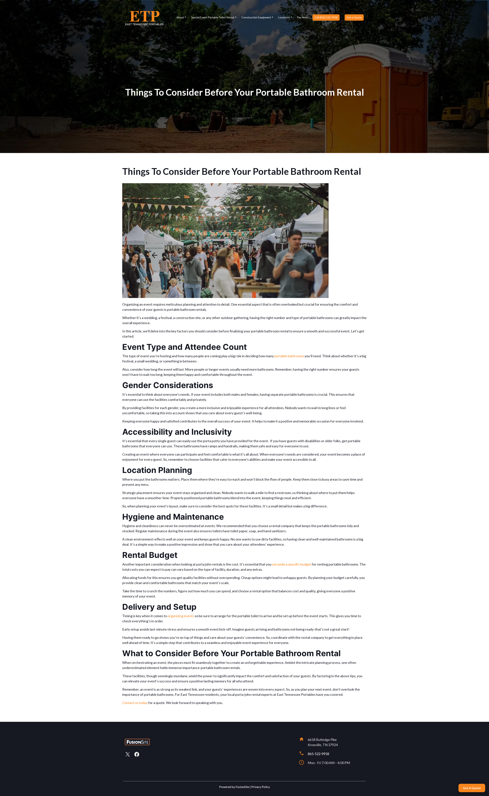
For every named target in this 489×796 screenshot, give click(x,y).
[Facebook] (137, 754)
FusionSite (242, 787)
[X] (128, 754)
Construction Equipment (256, 17)
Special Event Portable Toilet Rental (212, 17)
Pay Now (302, 17)
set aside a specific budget (291, 564)
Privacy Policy (260, 787)
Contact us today (135, 703)
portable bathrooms (289, 356)
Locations (284, 17)
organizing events (181, 616)
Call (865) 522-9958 (326, 17)
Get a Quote (354, 17)
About (180, 17)
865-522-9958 (318, 754)
